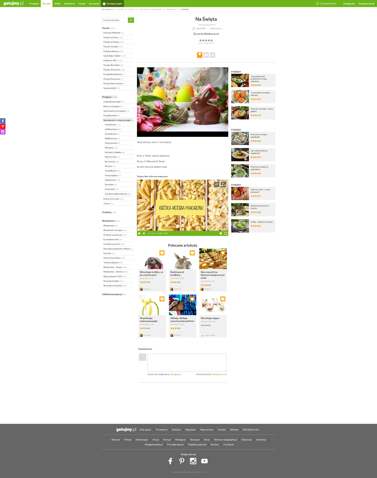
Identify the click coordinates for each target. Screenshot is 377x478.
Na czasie (94, 3)
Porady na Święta (113, 42)
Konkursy (69, 3)
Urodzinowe (113, 124)
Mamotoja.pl (142, 439)
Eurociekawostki (112, 239)
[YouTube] (205, 460)
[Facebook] (2, 121)
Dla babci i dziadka (115, 152)
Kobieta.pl (261, 439)
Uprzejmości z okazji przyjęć (118, 120)
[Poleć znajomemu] (206, 55)
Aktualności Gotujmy (115, 230)
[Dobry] (206, 40)
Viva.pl (155, 439)
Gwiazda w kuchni (113, 244)
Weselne (111, 147)
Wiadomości (111, 220)
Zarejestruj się (366, 3)
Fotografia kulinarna (113, 74)
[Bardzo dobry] (209, 40)
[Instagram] (2, 131)
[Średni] (203, 40)
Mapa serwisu (207, 429)
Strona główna (107, 9)
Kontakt (222, 429)
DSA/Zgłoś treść (251, 429)
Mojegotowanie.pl (154, 444)
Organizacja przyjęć (114, 101)
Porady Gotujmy (113, 46)
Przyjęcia (109, 97)
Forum (81, 3)
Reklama (234, 429)
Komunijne (111, 189)
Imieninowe (112, 180)
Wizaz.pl (116, 439)
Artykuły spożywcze (115, 235)
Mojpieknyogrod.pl (197, 444)
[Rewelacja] (211, 40)
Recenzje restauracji (115, 285)
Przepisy (34, 3)
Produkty (109, 212)
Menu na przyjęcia (113, 106)
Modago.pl (180, 439)
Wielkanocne (112, 138)
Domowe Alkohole (113, 32)
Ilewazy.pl (195, 439)
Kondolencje (112, 134)
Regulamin (190, 429)
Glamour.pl (246, 439)
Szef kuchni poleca (114, 258)
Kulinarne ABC (113, 60)
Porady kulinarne (113, 51)
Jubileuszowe (113, 129)
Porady (47, 3)
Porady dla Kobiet (113, 65)
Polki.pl (127, 439)
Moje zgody (145, 429)
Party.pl (167, 439)
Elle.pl (207, 439)
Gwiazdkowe (112, 170)
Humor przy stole (113, 198)
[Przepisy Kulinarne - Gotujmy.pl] (13, 3)
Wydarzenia (110, 225)
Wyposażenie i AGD (114, 276)
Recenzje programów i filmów (118, 248)
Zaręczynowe (112, 143)
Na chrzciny (112, 161)
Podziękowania (111, 115)
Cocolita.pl (228, 444)
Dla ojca (110, 166)
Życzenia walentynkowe (118, 193)
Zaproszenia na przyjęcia (116, 111)
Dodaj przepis (114, 3)
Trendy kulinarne (113, 262)
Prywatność (162, 429)
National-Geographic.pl (225, 439)
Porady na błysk (113, 37)
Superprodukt (111, 88)
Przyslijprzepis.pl (175, 444)
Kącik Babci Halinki (114, 55)
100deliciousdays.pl (114, 294)
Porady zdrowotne (114, 69)
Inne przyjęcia (113, 175)
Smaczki (109, 253)
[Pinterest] (2, 126)
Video (57, 3)
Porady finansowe (113, 79)
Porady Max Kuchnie (114, 83)
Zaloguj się (349, 3)
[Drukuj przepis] (212, 55)
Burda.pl (215, 444)
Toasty (108, 203)
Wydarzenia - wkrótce (115, 271)
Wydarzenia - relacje (115, 267)
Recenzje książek (113, 281)
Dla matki (111, 184)
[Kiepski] (200, 40)
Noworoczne (112, 157)
